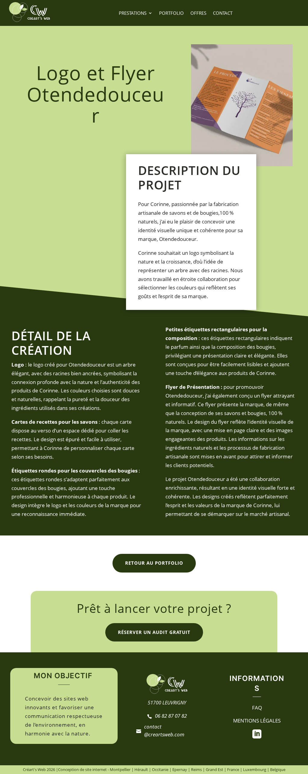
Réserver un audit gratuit (154, 632)
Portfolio (171, 13)
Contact (223, 13)
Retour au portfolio (154, 563)
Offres (198, 13)
